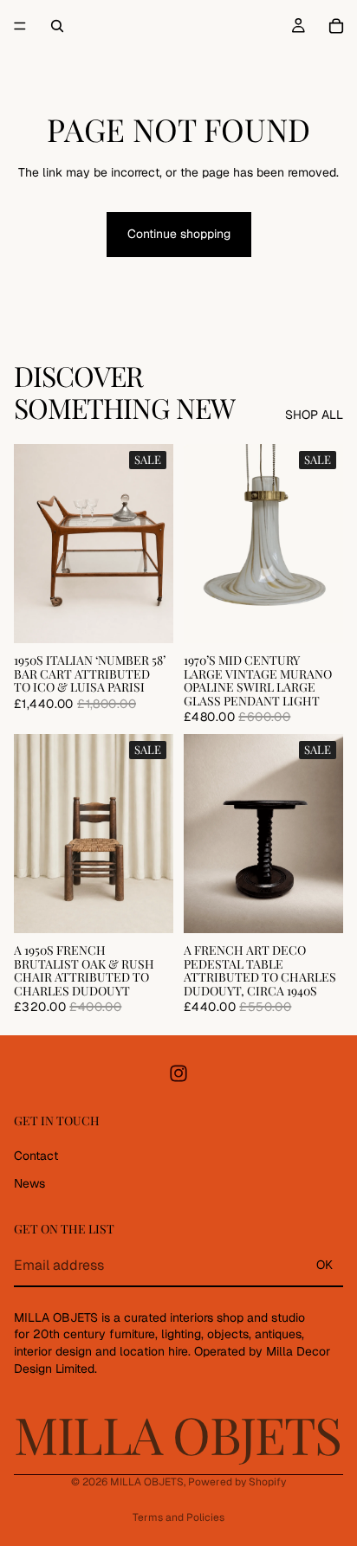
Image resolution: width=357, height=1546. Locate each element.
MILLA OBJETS (147, 1482)
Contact (36, 1155)
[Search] (57, 26)
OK (324, 1265)
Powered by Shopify (237, 1482)
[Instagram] (178, 1074)
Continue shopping (178, 234)
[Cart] (336, 26)
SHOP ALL (314, 414)
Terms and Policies (178, 1517)
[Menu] (20, 26)
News (29, 1183)
